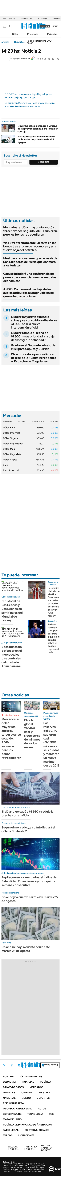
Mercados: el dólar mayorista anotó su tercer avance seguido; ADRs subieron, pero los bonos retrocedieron (30, 230)
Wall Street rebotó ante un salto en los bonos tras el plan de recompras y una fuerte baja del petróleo (29, 246)
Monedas (7, 421)
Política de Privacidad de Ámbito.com (27, 1124)
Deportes (19, 42)
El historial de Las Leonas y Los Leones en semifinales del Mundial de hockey (12, 610)
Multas (7, 1135)
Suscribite (43, 162)
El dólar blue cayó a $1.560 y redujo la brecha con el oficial (27, 813)
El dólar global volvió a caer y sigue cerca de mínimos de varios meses (32, 733)
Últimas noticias (31, 1076)
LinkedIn (27, 1065)
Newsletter (50, 1065)
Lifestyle (44, 1092)
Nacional (9, 1098)
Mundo (26, 1098)
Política (45, 1081)
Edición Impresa (13, 1103)
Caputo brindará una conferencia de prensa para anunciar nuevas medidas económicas (29, 277)
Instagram (19, 1065)
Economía (32, 34)
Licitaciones (26, 1135)
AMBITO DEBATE (47, 1148)
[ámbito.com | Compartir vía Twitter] (45, 58)
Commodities (37, 421)
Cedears (54, 421)
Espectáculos (12, 1114)
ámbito (5, 42)
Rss (51, 1114)
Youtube (34, 1065)
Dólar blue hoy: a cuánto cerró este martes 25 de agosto (25, 949)
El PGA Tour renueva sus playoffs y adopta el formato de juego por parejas (28, 96)
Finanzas (52, 34)
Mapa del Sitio (12, 1119)
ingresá (55, 26)
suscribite (45, 26)
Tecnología (35, 1114)
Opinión (26, 1092)
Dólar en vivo (26, 19)
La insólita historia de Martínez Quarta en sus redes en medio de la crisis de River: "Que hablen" (54, 602)
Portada (9, 1076)
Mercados (36, 1087)
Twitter (4, 1065)
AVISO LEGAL (11, 1130)
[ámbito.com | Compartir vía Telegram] (53, 58)
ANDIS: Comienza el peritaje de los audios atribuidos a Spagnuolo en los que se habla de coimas (28, 292)
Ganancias (42, 19)
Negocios (9, 1092)
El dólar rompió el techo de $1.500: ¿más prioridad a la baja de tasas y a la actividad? (32, 336)
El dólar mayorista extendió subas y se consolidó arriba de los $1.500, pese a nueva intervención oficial (34, 322)
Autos (42, 1108)
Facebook (12, 1065)
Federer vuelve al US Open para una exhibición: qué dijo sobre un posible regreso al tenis (54, 638)
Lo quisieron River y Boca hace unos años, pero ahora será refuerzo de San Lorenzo (29, 104)
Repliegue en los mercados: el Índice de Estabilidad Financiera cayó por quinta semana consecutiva (29, 881)
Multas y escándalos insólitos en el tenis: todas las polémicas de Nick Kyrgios (36, 139)
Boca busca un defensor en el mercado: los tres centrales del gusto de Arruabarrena (11, 656)
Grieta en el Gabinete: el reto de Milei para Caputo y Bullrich (33, 347)
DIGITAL (14, 1147)
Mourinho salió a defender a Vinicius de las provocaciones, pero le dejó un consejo (37, 128)
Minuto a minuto (11, 715)
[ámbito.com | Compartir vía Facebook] (41, 58)
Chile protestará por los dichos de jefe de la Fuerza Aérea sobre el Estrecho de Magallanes (33, 357)
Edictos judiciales (37, 1130)
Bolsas (21, 421)
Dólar (15, 34)
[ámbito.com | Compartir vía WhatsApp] (37, 58)
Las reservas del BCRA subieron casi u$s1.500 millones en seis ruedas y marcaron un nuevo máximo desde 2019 (51, 744)
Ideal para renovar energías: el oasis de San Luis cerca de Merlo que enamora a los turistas (30, 261)
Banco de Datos (13, 1087)
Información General (17, 1108)
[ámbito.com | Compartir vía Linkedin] (49, 58)
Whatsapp (43, 1065)
